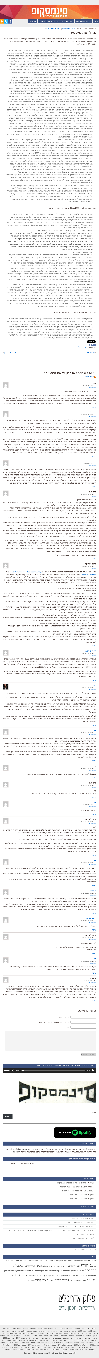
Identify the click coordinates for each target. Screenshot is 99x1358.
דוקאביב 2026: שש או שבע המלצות (73, 1187)
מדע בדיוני (48, 1271)
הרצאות (42, 22)
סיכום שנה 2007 (21, 1338)
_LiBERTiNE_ (88, 1191)
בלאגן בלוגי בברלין (11, 352)
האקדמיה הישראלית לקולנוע (51, 1266)
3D (95, 1261)
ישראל (56, 1336)
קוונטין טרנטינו (46, 1347)
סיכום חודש (86, 1275)
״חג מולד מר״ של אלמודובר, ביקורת (80, 1222)
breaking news (66, 1329)
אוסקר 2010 (68, 1261)
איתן (92, 1195)
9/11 (83, 1329)
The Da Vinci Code (45, 1329)
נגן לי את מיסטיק (83, 33)
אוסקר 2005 (17, 1329)
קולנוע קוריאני (13, 1347)
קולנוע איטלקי (35, 1347)
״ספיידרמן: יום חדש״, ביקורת (82, 1238)
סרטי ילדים (75, 1340)
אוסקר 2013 (39, 1261)
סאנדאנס (12, 1271)
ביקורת (86, 1265)
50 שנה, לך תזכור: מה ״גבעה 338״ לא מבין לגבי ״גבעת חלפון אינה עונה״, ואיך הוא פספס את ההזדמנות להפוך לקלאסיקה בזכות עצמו (51, 1232)
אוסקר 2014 (32, 1261)
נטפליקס (18, 1271)
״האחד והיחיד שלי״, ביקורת (83, 1218)
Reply (94, 407)
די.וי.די (66, 1333)
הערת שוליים (30, 1266)
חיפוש (94, 1112)
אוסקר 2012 (48, 1261)
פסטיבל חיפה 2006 (43, 1343)
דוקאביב (70, 1266)
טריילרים (79, 1270)
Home (94, 1329)
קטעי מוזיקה (74, 1350)
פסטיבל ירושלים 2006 (81, 1345)
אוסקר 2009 (77, 1261)
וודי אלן (23, 1266)
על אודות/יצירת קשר (83, 22)
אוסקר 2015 (24, 1261)
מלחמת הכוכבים (34, 1271)
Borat (78, 1329)
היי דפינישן (41, 1333)
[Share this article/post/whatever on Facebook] (92, 345)
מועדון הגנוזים (26, 1336)
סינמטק (93, 1340)
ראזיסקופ (65, 1350)
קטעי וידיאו (83, 1350)
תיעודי (15, 1350)
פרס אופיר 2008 (58, 1347)
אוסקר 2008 (82, 1331)
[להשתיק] (13, 1070)
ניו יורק (73, 1338)
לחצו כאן (16, 1152)
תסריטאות (31, 1280)
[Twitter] (6, 23)
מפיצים (25, 1270)
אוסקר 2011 (58, 1261)
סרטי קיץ (68, 1275)
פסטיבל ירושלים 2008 (49, 1345)
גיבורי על (77, 1266)
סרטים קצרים (77, 1275)
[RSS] (2, 23)
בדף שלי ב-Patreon (26, 1149)
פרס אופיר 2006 (83, 1347)
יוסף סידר (70, 1271)
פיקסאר (38, 1275)
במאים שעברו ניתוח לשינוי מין (27, 1331)
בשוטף (8, 1331)
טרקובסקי (63, 1336)
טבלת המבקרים (67, 22)
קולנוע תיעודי (61, 1280)
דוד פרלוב (73, 1333)
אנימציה (15, 1260)
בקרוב (14, 1331)
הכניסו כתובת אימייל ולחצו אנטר (21, 1163)
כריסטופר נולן (62, 1271)
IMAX (57, 1329)
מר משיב (80, 1338)
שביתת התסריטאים (42, 1350)
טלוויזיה (88, 1336)
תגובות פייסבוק (54, 29)
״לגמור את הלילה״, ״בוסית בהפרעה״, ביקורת (76, 1226)
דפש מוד (59, 1333)
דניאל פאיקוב (90, 651)
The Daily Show (29, 1329)
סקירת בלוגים (85, 1340)
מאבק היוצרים (43, 1336)
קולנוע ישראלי (24, 1347)
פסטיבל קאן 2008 (6, 1345)
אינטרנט (67, 1331)
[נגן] (93, 1070)
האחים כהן (63, 1266)
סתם (60, 1340)
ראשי (96, 22)
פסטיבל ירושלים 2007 (65, 1345)
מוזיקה (42, 1271)
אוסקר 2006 (7, 1329)
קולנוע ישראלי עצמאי (77, 1280)
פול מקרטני (53, 1340)
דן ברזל (93, 412)
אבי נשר (90, 1261)
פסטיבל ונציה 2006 (72, 1343)
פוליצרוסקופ (44, 1340)
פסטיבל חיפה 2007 (28, 1343)
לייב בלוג (55, 1271)
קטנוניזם (51, 1280)
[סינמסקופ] (49, 9)
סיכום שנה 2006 (34, 1338)
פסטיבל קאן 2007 (20, 1345)
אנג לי (60, 1331)
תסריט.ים (32, 22)
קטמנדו (4, 1347)
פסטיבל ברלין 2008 (87, 1343)
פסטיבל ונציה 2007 (57, 1343)
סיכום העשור (46, 1338)
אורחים (74, 1331)
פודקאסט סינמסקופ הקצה (54, 1275)
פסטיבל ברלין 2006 (19, 1340)
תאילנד (21, 1350)
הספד (39, 1265)
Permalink (92, 388)
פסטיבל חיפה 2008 (13, 1343)
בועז (94, 685)
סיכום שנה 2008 (8, 1338)
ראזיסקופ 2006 (55, 1350)
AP (95, 730)
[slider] (53, 1070)
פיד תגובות (89, 377)
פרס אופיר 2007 (70, 1347)
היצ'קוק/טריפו (31, 1333)
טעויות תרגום (80, 1336)
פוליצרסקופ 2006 (32, 1340)
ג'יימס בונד (88, 1333)
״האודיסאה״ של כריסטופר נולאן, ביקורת (72, 1183)
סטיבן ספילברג (56, 1338)
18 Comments (68, 29)
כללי (79, 347)
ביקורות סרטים (53, 22)
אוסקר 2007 (92, 1331)
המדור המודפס (12, 1333)
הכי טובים (22, 1333)
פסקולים (24, 1275)
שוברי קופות (41, 1280)
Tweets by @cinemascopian (85, 1249)
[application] (49, 1070)
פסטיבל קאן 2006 (34, 1345)
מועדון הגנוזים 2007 (13, 1336)
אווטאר (84, 1261)
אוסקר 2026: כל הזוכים (71, 1191)
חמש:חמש (91, 352)
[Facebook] (10, 23)
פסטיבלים (32, 1275)
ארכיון (84, 347)
